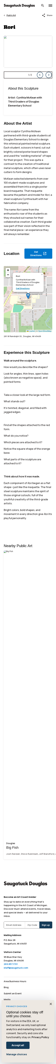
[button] (28, 296)
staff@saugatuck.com (16, 967)
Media (7, 999)
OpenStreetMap (44, 331)
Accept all (18, 1045)
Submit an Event (13, 993)
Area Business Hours (15, 981)
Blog (6, 987)
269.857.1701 (11, 964)
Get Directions (23, 288)
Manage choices (16, 1054)
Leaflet (32, 331)
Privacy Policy (40, 1037)
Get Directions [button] (38, 254)
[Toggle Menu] (50, 5)
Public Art (11, 15)
